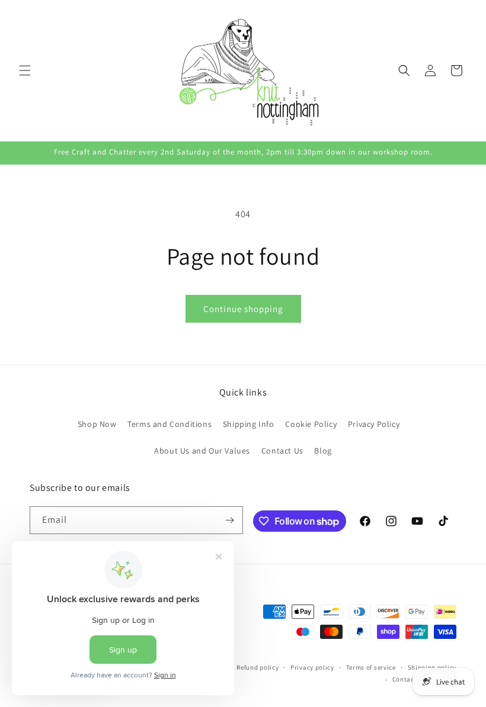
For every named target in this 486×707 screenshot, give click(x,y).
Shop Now (97, 424)
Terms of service (371, 667)
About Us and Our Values (202, 450)
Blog (322, 450)
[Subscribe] (229, 520)
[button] (25, 70)
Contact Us (282, 450)
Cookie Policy (311, 424)
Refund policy (257, 667)
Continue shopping (243, 308)
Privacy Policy (373, 424)
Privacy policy (312, 667)
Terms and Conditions (169, 424)
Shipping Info (248, 424)
